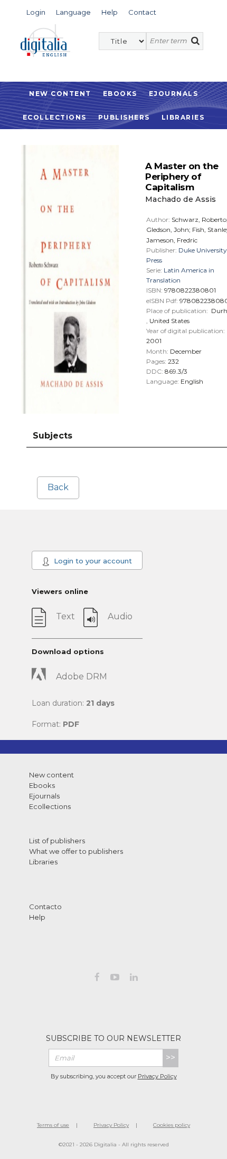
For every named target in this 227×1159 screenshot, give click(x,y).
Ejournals (173, 94)
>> (170, 1058)
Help (37, 917)
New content (51, 775)
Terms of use (53, 1125)
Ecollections (55, 117)
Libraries (183, 117)
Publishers (124, 117)
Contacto (45, 906)
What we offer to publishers (76, 851)
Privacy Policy (157, 1076)
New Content (60, 94)
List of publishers (57, 840)
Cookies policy (171, 1125)
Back (58, 487)
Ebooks (120, 94)
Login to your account (92, 561)
